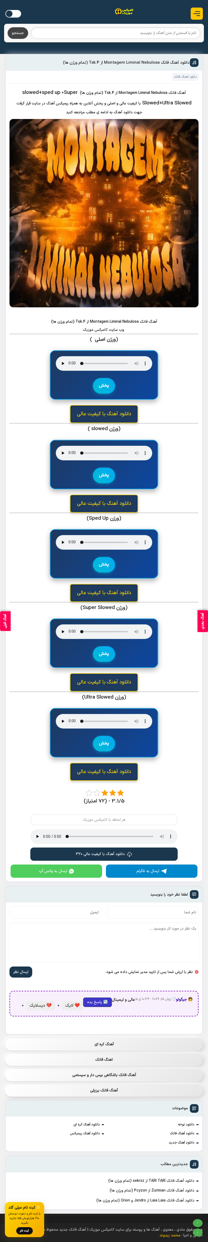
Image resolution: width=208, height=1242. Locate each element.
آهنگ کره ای (104, 1044)
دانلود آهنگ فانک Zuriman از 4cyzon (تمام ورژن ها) (152, 1190)
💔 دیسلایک (41, 1005)
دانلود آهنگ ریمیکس (85, 1133)
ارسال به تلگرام (147, 871)
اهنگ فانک (104, 1060)
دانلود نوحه (186, 1124)
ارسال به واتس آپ (53, 871)
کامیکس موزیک (96, 330)
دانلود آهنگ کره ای (86, 1124)
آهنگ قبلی (5, 621)
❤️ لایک (72, 1005)
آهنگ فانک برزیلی (104, 1090)
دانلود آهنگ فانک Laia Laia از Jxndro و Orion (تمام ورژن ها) (145, 1200)
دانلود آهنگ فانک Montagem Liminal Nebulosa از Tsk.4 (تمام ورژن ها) (126, 63)
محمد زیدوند (170, 1235)
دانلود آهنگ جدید (181, 1142)
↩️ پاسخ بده (97, 1002)
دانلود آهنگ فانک (182, 1133)
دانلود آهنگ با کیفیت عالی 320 (100, 854)
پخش (104, 386)
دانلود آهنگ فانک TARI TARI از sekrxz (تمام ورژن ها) (151, 1181)
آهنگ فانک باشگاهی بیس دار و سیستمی (104, 1075)
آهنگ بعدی (202, 621)
